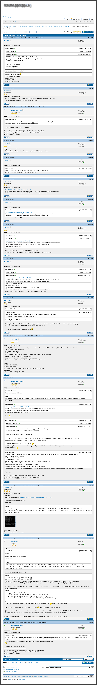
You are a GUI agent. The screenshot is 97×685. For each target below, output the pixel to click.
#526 (92, 37)
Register (20, 21)
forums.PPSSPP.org (9, 26)
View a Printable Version (11, 667)
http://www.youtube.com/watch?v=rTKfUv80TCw (18, 189)
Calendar (85, 19)
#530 (92, 157)
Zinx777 (41, 37)
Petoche (7, 91)
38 (31, 32)
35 (22, 32)
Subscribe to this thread (11, 671)
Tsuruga (41, 335)
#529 (92, 140)
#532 (92, 199)
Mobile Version (36, 676)
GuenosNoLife (42, 106)
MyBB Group (22, 679)
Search (68, 19)
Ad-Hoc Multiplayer (64, 26)
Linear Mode (90, 35)
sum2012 (41, 485)
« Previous (12, 32)
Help (92, 19)
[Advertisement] (37, 12)
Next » (38, 32)
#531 (92, 179)
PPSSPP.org (13, 676)
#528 (92, 106)
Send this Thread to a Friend (12, 669)
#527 (92, 88)
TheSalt (6, 182)
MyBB (10, 679)
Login (15, 21)
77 (35, 32)
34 (20, 32)
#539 (92, 538)
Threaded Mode (82, 35)
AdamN (41, 538)
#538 (92, 485)
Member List (76, 19)
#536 (92, 335)
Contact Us (6, 676)
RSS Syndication (44, 676)
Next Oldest (8, 659)
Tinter (6, 143)
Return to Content (28, 676)
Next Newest (16, 659)
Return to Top (20, 676)
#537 (92, 378)
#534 (92, 258)
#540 (92, 622)
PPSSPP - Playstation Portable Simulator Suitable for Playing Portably (37, 26)
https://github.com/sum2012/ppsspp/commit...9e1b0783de (36, 497)
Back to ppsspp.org (8, 17)
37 (28, 32)
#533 (92, 224)
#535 (92, 297)
